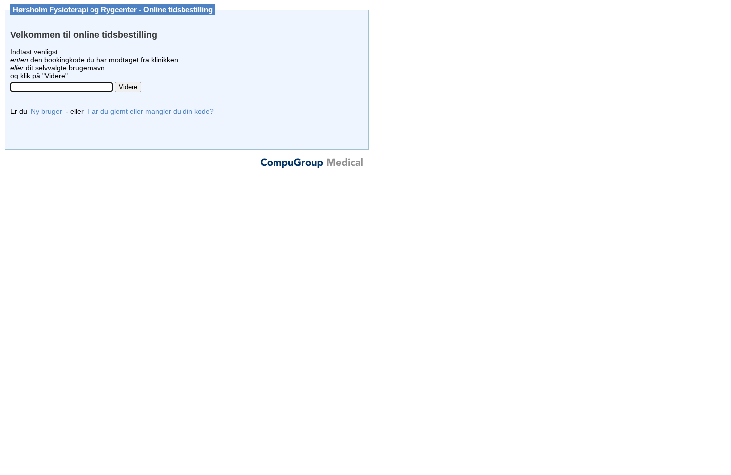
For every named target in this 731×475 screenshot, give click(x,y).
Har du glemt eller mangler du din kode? (150, 111)
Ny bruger (46, 111)
